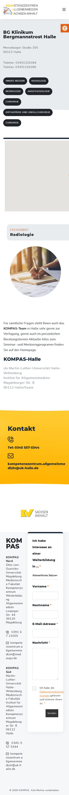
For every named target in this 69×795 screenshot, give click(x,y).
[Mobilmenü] (64, 9)
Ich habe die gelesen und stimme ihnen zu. (52, 696)
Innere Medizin (15, 81)
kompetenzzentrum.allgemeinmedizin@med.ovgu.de (14, 650)
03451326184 (26, 62)
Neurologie (13, 91)
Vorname (40, 586)
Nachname (41, 605)
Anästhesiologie (39, 91)
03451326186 (25, 67)
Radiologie (38, 81)
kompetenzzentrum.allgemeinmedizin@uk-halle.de (14, 761)
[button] (65, 28)
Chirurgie (12, 102)
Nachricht (41, 642)
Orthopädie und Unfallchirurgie (28, 112)
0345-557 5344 (14, 745)
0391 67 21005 (14, 634)
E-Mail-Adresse (45, 624)
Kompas (14, 544)
